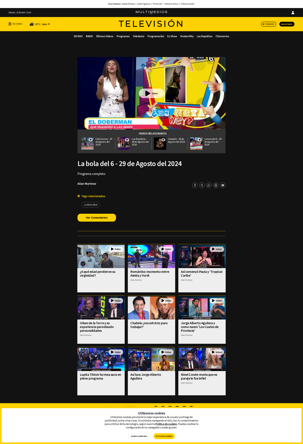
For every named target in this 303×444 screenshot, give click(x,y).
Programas (123, 36)
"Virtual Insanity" (188, 4)
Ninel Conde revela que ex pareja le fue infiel (199, 376)
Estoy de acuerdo (164, 436)
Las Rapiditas (204, 36)
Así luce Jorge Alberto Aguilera (145, 376)
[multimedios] (151, 12)
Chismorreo (222, 36)
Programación (156, 36)
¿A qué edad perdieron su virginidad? (97, 273)
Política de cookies (166, 424)
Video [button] (155, 93)
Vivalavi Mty (187, 36)
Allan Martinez (86, 184)
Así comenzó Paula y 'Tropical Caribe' (201, 273)
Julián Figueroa (143, 4)
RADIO (89, 36)
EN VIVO (78, 36)
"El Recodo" (157, 4)
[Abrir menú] (10, 24)
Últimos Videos (104, 36)
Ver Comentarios (97, 217)
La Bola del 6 (90, 204)
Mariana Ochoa (171, 4)
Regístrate (286, 24)
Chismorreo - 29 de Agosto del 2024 (103, 141)
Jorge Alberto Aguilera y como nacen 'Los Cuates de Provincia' (200, 327)
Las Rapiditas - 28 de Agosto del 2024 (140, 141)
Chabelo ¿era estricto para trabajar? (148, 325)
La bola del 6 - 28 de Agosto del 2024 (213, 141)
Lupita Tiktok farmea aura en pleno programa (100, 376)
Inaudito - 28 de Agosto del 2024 (176, 140)
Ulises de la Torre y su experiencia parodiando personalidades (97, 327)
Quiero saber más (139, 436)
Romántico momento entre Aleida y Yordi (149, 273)
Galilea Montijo (128, 4)
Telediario (138, 36)
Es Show (172, 36)
